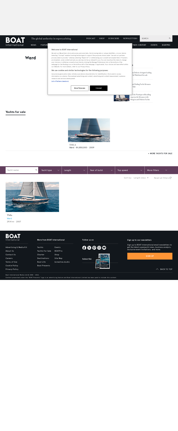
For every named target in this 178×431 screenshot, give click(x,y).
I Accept (99, 88)
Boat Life (41, 262)
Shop (57, 255)
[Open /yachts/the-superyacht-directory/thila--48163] (32, 197)
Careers (9, 258)
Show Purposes (79, 88)
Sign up (150, 256)
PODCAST (90, 38)
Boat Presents (43, 266)
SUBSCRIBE (113, 38)
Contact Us (11, 255)
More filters (153, 170)
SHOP (101, 38)
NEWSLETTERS (130, 38)
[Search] (36, 170)
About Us (10, 251)
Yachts (40, 247)
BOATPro (59, 251)
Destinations (43, 258)
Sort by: (128, 178)
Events (58, 247)
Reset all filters (162, 178)
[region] (90, 69)
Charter (40, 255)
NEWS (33, 45)
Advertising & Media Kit (16, 247)
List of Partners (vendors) (60, 81)
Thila (9, 215)
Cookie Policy (12, 266)
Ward (71, 147)
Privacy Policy (12, 269)
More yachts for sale (161, 153)
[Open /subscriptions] (100, 262)
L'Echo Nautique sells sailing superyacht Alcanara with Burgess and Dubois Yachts (140, 97)
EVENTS (154, 45)
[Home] (17, 41)
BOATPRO (166, 45)
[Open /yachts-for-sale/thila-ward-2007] (89, 130)
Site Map (58, 258)
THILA (72, 144)
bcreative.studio (62, 262)
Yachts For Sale (44, 251)
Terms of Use (11, 262)
